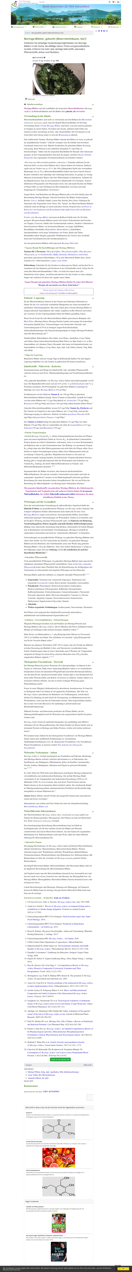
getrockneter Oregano (45, 417)
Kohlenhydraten (78, 383)
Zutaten (27, 33)
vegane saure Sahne (59, 260)
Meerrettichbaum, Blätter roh (36, 806)
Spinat (53, 403)
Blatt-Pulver (29, 321)
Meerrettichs (87, 119)
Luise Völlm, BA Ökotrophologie (41, 1075)
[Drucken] (104, 30)
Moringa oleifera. (37, 1045)
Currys (34, 200)
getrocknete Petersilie (76, 414)
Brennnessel (29, 403)
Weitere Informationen (11, 1270)
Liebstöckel (83, 254)
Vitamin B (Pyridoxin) (79, 408)
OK (123, 1268)
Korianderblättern (75, 424)
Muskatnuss (73, 254)
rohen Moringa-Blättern (45, 389)
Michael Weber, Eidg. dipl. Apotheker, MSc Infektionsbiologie (53, 1072)
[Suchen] (109, 2)
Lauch (31, 254)
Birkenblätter (50, 229)
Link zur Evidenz (61, 897)
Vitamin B (61, 439)
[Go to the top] (93, 104)
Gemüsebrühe (46, 254)
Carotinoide (43, 582)
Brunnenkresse (65, 134)
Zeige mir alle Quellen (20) (60, 1059)
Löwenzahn (71, 400)
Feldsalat (28, 427)
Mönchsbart (48, 427)
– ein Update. (61, 938)
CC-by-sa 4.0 (37, 95)
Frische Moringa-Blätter (50, 125)
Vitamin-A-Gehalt (35, 421)
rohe (38, 304)
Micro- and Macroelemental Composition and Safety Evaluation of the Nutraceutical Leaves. (57, 993)
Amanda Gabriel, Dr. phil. (38, 1078)
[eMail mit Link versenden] (106, 30)
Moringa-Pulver (68, 243)
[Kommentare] (96, 30)
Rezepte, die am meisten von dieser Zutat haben (58, 285)
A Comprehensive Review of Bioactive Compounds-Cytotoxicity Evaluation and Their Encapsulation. (58, 968)
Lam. (66, 901)
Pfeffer (56, 254)
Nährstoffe (87, 1065)
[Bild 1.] (59, 86)
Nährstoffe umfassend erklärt (62, 494)
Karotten (87, 251)
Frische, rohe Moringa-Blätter (36, 217)
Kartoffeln (56, 251)
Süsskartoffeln (72, 251)
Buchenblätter (63, 229)
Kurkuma (63, 254)
